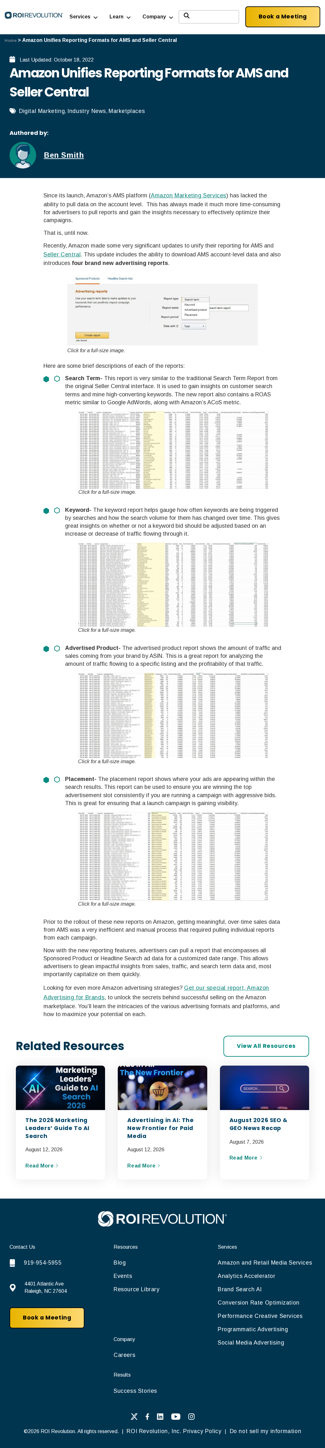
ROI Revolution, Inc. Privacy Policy (174, 1431)
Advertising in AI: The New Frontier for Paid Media (160, 1128)
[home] (162, 1224)
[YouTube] (176, 1418)
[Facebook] (147, 1418)
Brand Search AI (240, 1289)
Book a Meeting (283, 16)
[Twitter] (134, 1418)
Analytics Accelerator (246, 1276)
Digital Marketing (42, 111)
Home (11, 40)
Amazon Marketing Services (188, 195)
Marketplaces (127, 111)
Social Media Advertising (251, 1342)
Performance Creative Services (260, 1316)
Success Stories (135, 1391)
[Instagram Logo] (191, 1418)
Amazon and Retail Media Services (265, 1263)
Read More (40, 1165)
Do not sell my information (264, 1431)
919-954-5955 (43, 1263)
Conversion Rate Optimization (259, 1302)
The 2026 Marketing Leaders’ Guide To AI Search (57, 1128)
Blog (120, 1263)
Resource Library (137, 1289)
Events (123, 1276)
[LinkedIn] (160, 1418)
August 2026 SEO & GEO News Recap (258, 1124)
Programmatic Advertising (253, 1329)
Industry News (86, 111)
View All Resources (266, 1046)
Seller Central (62, 254)
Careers (124, 1355)
